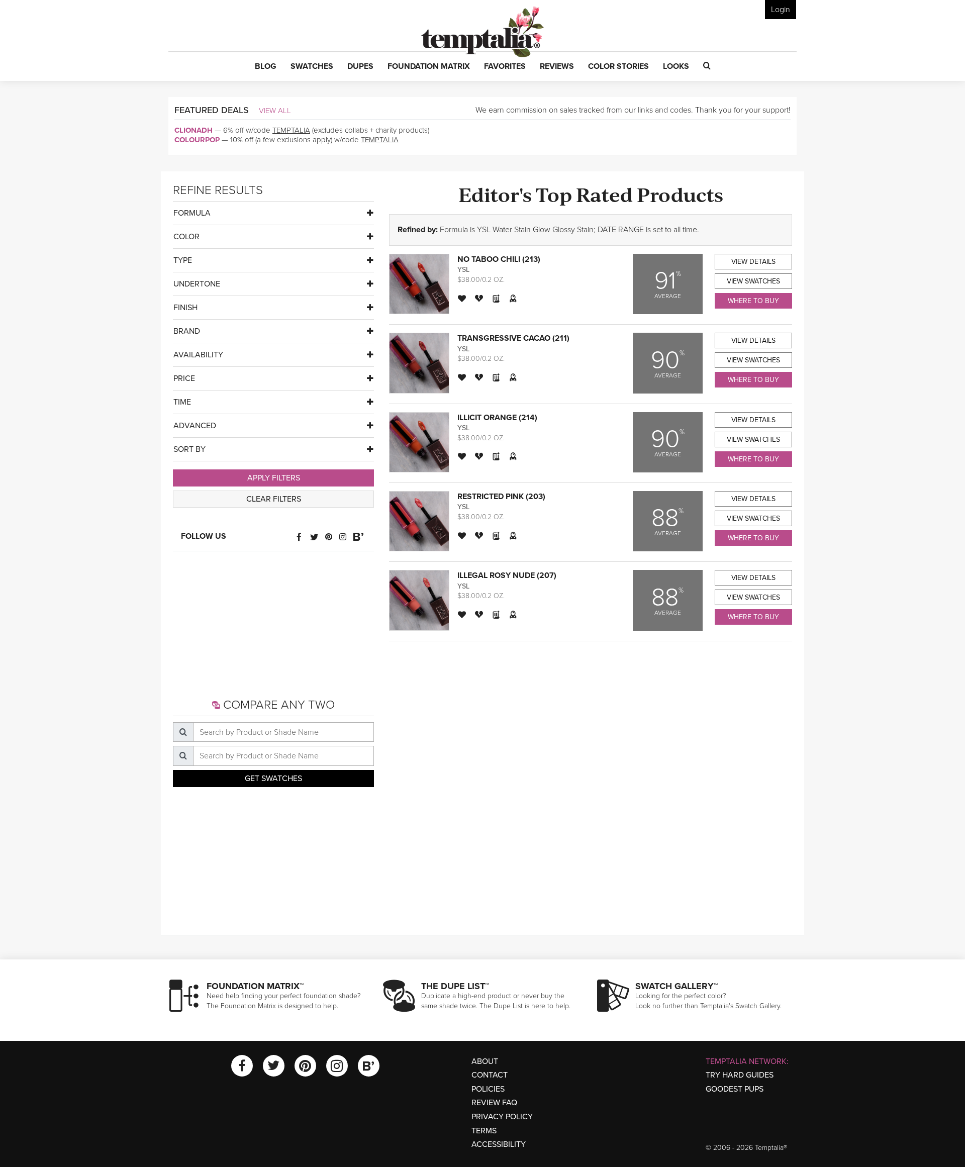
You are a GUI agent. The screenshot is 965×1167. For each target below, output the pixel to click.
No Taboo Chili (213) (498, 259)
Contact (489, 1075)
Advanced (194, 426)
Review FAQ (494, 1103)
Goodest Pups (734, 1089)
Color (186, 237)
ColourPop (197, 139)
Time (182, 402)
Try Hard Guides (740, 1075)
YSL (463, 269)
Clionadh (193, 130)
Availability (198, 355)
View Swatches (753, 281)
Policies (488, 1089)
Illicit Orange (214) (497, 418)
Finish (185, 308)
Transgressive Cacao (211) (513, 338)
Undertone (196, 284)
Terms (484, 1131)
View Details (753, 261)
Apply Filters (273, 478)
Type (182, 260)
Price (184, 378)
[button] (265, 66)
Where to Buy (753, 301)
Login (780, 10)
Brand (186, 331)
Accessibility (498, 1144)
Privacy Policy (502, 1117)
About (484, 1061)
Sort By (189, 449)
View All (275, 110)
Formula (192, 213)
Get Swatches (273, 778)
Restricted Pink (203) (501, 497)
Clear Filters (273, 499)
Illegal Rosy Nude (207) (506, 575)
